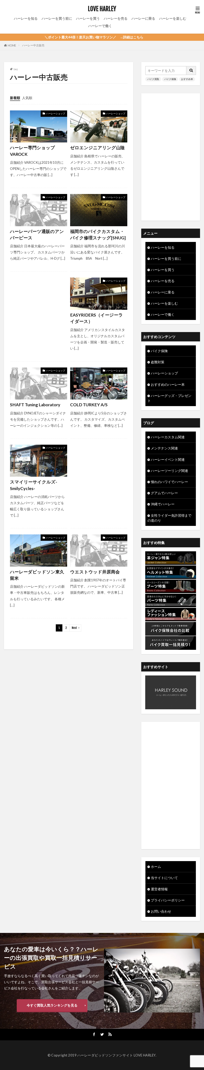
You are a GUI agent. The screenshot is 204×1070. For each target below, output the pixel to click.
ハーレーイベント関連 (168, 459)
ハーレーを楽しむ (172, 18)
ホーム (156, 866)
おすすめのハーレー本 (168, 384)
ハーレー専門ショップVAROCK (32, 151)
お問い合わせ (161, 911)
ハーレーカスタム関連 (168, 437)
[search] (191, 70)
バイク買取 (153, 79)
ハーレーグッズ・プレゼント (169, 398)
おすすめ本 (187, 79)
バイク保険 (170, 79)
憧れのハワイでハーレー (169, 482)
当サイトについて (164, 878)
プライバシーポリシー (168, 900)
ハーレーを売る (116, 18)
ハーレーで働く (100, 26)
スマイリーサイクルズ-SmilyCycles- (33, 485)
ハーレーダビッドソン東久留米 (37, 575)
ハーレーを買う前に (57, 18)
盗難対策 (157, 362)
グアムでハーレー (164, 493)
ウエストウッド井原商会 (95, 571)
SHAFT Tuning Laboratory (35, 404)
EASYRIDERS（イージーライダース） (96, 318)
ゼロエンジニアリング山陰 (97, 147)
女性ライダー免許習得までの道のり (169, 517)
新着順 (15, 98)
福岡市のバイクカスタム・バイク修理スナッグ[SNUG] (98, 234)
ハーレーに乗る (143, 18)
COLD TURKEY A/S (89, 404)
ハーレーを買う (88, 18)
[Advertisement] (38, 315)
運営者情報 (159, 889)
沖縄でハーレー (163, 504)
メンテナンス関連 (164, 448)
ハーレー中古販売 (33, 45)
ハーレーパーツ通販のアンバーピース (37, 234)
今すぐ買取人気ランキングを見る (52, 1005)
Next (74, 628)
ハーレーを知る (26, 18)
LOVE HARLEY (102, 9)
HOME (12, 45)
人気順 (27, 98)
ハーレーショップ (55, 113)
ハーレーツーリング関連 (169, 471)
